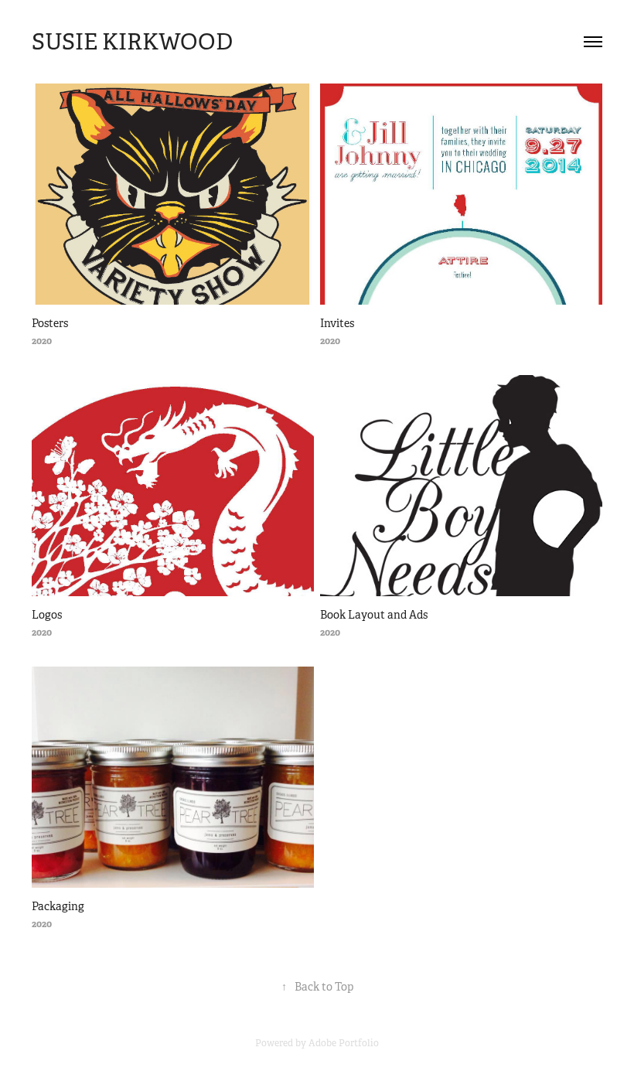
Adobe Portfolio (343, 1043)
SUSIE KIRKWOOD (132, 42)
